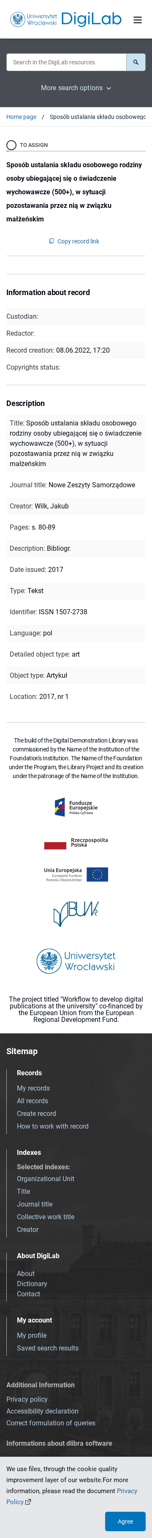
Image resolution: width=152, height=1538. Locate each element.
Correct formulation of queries (50, 1423)
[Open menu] (138, 20)
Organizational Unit (45, 1179)
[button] (136, 62)
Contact (28, 1294)
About (26, 1274)
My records (33, 1088)
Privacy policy (27, 1399)
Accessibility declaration (42, 1411)
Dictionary (32, 1284)
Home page (21, 116)
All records (32, 1101)
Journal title (34, 1204)
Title (23, 1191)
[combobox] (66, 62)
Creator (27, 1230)
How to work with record (53, 1126)
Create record (36, 1114)
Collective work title (45, 1217)
